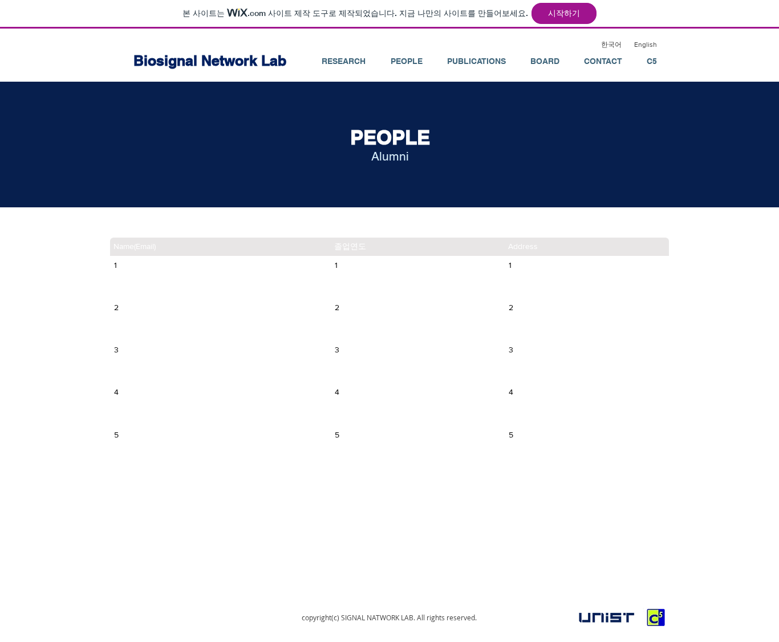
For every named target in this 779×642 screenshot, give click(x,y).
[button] (406, 61)
